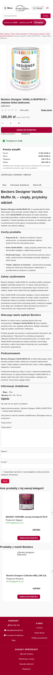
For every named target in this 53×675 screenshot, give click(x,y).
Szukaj (45, 16)
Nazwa (4, 451)
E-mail (4, 462)
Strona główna (5, 34)
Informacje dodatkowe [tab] (19, 185)
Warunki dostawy (26, 654)
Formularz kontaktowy (14, 635)
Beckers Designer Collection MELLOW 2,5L (26, 576)
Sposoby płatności (26, 664)
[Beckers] (26, 106)
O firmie (39, 628)
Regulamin (26, 669)
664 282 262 (14, 625)
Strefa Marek (39, 633)
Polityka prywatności (39, 638)
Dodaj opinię (46, 110)
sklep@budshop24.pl (14, 630)
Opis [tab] (4, 185)
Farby (13, 34)
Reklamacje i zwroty (26, 659)
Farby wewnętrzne (22, 34)
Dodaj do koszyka (26, 130)
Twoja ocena (6, 423)
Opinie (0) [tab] (37, 185)
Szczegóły (39, 22)
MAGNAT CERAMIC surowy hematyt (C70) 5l (26, 517)
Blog (13, 640)
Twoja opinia (6, 427)
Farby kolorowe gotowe (37, 34)
